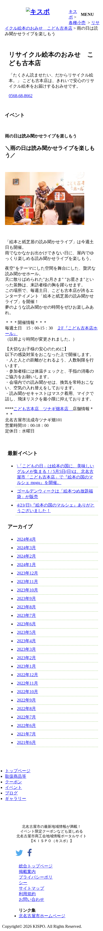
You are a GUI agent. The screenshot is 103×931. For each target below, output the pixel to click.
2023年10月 (27, 590)
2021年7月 (26, 734)
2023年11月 (27, 581)
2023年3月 (26, 649)
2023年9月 (26, 598)
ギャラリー (15, 798)
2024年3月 (26, 547)
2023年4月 (26, 641)
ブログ (11, 793)
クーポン (13, 782)
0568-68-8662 (20, 95)
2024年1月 (26, 564)
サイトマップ (31, 888)
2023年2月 (26, 658)
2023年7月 (26, 615)
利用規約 (27, 894)
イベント (13, 787)
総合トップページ (36, 866)
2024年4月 (26, 539)
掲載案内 (27, 871)
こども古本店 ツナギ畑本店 (43, 408)
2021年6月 (26, 742)
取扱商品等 (15, 776)
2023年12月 (27, 573)
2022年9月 (26, 700)
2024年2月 (26, 556)
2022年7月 (26, 717)
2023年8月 (26, 607)
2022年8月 (26, 708)
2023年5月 (26, 632)
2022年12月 (27, 674)
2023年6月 (26, 624)
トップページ (17, 771)
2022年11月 (27, 683)
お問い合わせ (31, 899)
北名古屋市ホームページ (42, 916)
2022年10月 (27, 691)
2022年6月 (26, 725)
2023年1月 (26, 666)
